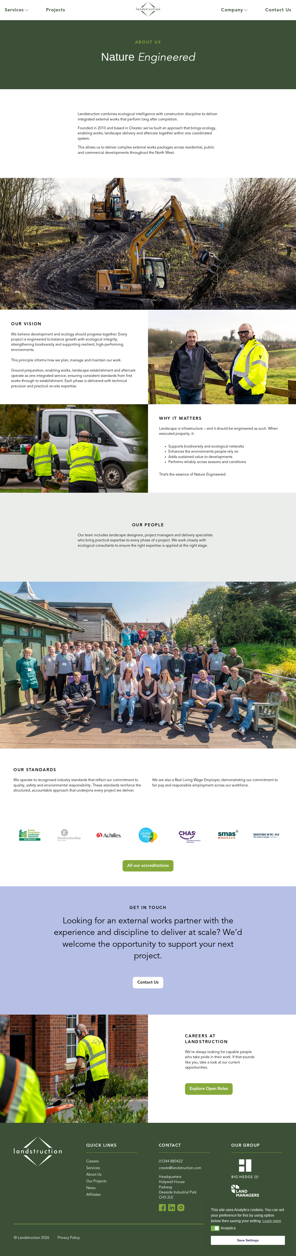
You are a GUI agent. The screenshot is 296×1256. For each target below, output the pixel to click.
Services (14, 10)
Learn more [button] (271, 1221)
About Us (94, 1175)
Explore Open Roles (209, 1089)
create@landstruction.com (180, 1168)
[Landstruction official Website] (148, 10)
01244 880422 (171, 1161)
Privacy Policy (69, 1238)
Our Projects (96, 1181)
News (91, 1188)
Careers (92, 1161)
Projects (55, 10)
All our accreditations (148, 866)
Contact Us (278, 10)
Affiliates (93, 1195)
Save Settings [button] (248, 1240)
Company (232, 10)
